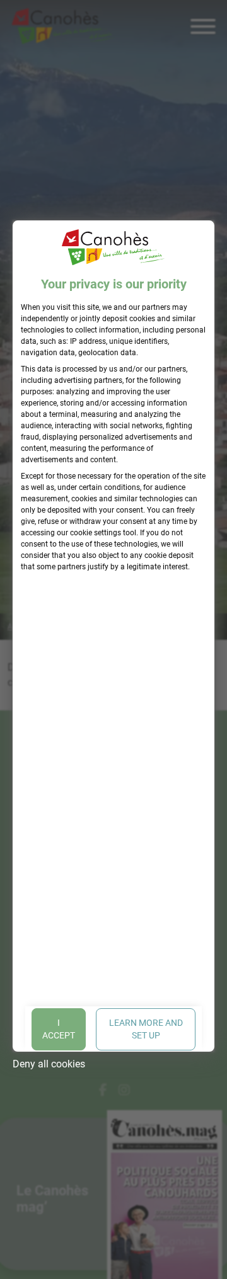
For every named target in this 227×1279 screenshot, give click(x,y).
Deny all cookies (49, 1064)
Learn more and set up (146, 1029)
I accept (58, 1029)
